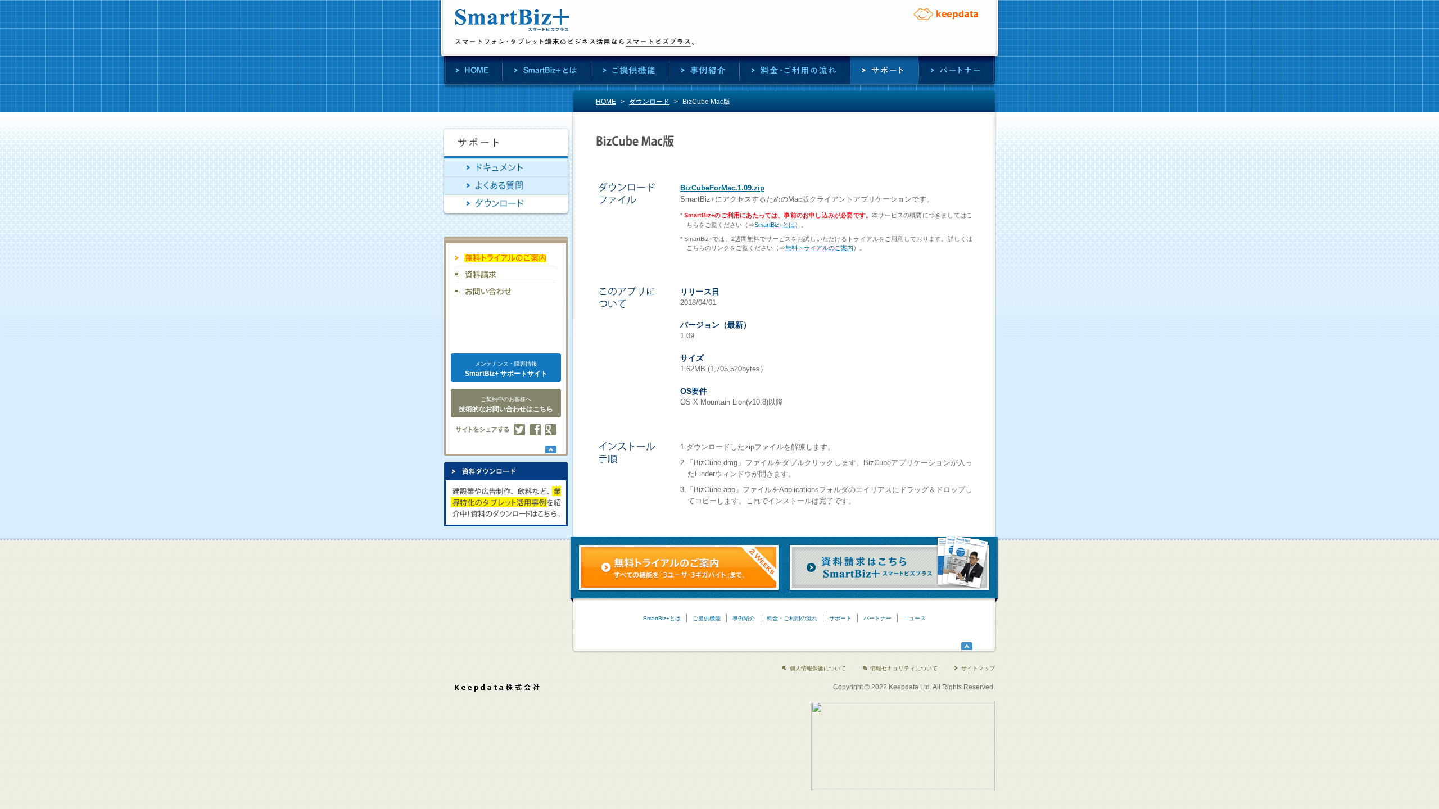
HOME (473, 70)
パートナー (956, 70)
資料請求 (505, 274)
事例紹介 (704, 70)
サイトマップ (978, 668)
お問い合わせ (505, 291)
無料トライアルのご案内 (819, 247)
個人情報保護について (818, 668)
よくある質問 (506, 185)
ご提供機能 (630, 70)
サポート (884, 70)
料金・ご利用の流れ (794, 70)
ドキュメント (506, 167)
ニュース (914, 618)
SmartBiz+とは (546, 70)
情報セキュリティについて (904, 668)
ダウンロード (649, 102)
